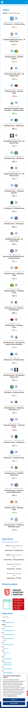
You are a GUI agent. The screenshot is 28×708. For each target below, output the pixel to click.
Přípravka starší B (7, 664)
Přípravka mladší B (7, 672)
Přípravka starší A (7, 658)
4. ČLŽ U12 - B (6, 652)
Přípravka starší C (7, 662)
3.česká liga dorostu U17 (9, 634)
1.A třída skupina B (7, 626)
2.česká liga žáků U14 (8, 644)
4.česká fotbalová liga (8, 622)
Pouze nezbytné (14, 703)
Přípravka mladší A (7, 668)
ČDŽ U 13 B (5, 648)
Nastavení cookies (12, 695)
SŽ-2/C (4, 640)
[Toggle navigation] (26, 2)
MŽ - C (4, 654)
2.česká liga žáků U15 (8, 638)
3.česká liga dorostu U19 (9, 630)
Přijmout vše (14, 699)
